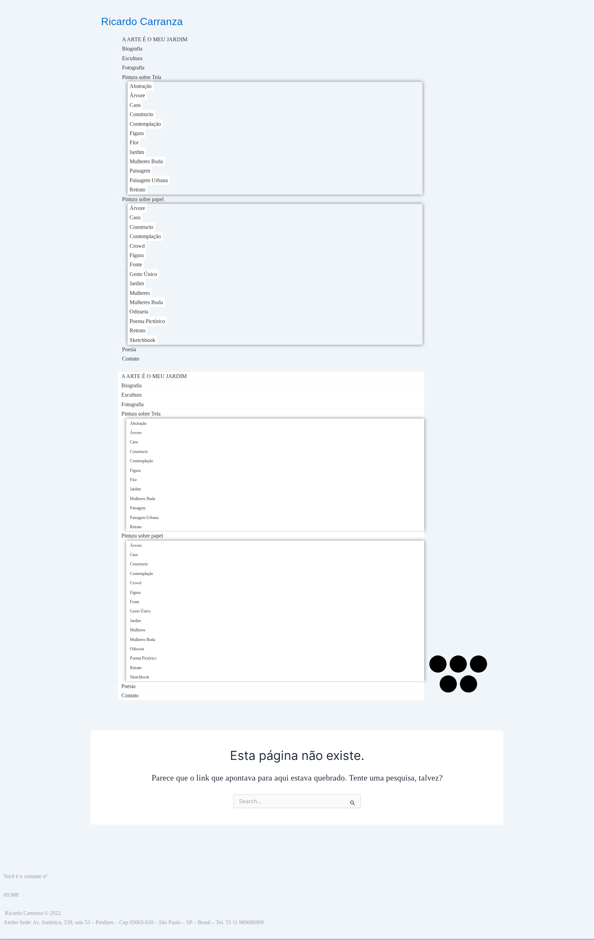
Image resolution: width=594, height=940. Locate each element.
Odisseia (139, 311)
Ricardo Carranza (142, 21)
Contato (130, 359)
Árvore (137, 95)
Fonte (136, 264)
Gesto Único (143, 274)
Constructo (141, 114)
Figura (137, 133)
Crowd (137, 246)
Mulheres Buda (146, 161)
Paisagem (140, 171)
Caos (135, 105)
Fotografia (133, 67)
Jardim (137, 152)
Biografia (132, 49)
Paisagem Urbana (149, 180)
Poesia (129, 349)
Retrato (137, 189)
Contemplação (145, 124)
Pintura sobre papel (143, 199)
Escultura (132, 58)
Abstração (141, 86)
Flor (134, 142)
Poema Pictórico (147, 321)
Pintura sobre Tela (141, 77)
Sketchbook (142, 340)
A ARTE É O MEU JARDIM (154, 39)
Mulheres (140, 293)
